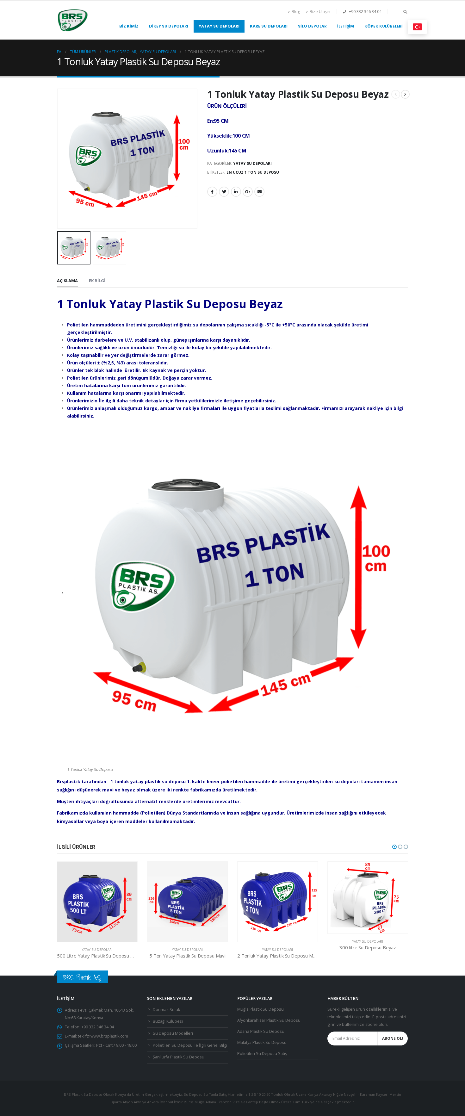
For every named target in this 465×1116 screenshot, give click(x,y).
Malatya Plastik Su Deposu (262, 1042)
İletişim (345, 26)
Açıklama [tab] (67, 280)
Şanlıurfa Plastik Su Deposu (178, 1057)
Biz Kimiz (129, 26)
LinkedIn (236, 192)
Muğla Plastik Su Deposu (260, 1009)
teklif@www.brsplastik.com (103, 1036)
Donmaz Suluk (166, 1009)
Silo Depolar (312, 26)
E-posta (259, 192)
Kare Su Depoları (269, 26)
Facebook (212, 192)
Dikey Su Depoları (168, 26)
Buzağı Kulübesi (168, 1021)
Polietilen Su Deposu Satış (262, 1053)
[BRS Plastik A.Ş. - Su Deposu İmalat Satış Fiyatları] (73, 20)
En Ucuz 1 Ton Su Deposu (252, 172)
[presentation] (58, 158)
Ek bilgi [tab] (97, 280)
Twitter (224, 192)
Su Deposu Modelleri (173, 1033)
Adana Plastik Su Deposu (260, 1031)
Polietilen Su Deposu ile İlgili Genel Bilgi (190, 1045)
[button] (394, 847)
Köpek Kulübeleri (383, 26)
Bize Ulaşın (320, 11)
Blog (296, 11)
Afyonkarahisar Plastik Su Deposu (269, 1020)
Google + (248, 192)
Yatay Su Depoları (219, 26)
